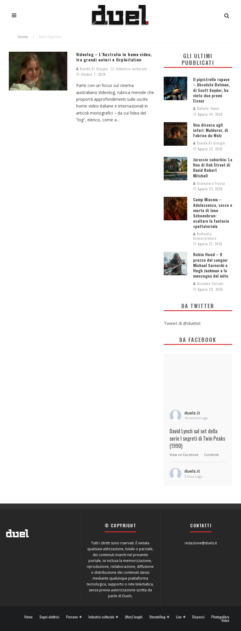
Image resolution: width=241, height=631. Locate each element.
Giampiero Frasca (210, 183)
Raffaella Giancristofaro (204, 235)
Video (225, 620)
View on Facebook (184, 454)
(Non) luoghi (134, 617)
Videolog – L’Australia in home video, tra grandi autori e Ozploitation (114, 57)
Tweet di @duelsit (182, 323)
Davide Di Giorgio (93, 68)
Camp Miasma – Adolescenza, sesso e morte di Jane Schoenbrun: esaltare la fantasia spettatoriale (212, 212)
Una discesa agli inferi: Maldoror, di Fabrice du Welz (210, 130)
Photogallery (220, 617)
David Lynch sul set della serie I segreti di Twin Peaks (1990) (197, 438)
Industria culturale (131, 69)
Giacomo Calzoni (210, 283)
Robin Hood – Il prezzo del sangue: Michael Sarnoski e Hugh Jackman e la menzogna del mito (210, 265)
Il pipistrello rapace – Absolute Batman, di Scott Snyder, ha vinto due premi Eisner (211, 90)
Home (28, 617)
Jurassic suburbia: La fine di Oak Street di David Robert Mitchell (212, 167)
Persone (72, 617)
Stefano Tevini (208, 108)
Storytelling (157, 617)
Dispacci (198, 617)
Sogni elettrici (49, 617)
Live (179, 617)
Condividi (211, 454)
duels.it (192, 413)
